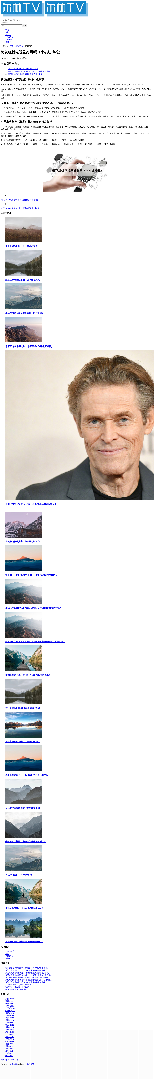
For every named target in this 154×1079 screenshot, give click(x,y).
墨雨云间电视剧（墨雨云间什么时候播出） (25, 841)
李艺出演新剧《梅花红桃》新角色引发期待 (25, 74)
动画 (9, 1015)
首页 (7, 30)
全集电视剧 (9, 951)
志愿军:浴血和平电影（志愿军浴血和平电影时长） (29, 346)
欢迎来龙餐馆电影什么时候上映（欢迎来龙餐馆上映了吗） (28, 975)
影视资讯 (9, 37)
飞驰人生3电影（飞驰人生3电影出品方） (24, 908)
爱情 (9, 1027)
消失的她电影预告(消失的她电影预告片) (24, 941)
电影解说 (9, 39)
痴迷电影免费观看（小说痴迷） (18, 987)
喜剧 (9, 1030)
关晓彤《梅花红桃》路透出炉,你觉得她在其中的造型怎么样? (32, 71)
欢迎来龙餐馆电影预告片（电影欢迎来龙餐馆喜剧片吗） (28, 973)
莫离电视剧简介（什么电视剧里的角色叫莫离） (27, 775)
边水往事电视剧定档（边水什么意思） (23, 280)
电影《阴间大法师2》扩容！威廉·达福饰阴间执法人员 (30, 504)
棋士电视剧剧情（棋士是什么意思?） (23, 246)
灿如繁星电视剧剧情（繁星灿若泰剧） (23, 808)
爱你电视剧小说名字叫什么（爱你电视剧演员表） (29, 675)
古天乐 (10, 1008)
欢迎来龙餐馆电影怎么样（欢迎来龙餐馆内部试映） (26, 970)
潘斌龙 (10, 1013)
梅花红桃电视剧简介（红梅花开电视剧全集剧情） (21, 208)
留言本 (8, 42)
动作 (9, 1018)
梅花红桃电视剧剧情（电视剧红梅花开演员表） (20, 200)
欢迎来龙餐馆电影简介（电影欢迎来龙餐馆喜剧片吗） (27, 968)
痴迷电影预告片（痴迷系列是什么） (19, 985)
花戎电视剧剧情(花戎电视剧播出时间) (23, 708)
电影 (7, 32)
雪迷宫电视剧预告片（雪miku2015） (22, 741)
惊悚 (9, 1020)
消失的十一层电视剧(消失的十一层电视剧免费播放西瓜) (31, 575)
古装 (9, 1025)
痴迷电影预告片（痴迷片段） (17, 989)
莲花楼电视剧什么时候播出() (18, 875)
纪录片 (10, 1011)
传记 (9, 1004)
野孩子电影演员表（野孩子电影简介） (23, 541)
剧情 (10, 999)
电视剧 (8, 35)
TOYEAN (30, 1064)
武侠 (9, 1022)
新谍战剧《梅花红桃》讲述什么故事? (23, 69)
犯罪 (9, 1006)
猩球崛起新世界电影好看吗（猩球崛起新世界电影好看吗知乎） (35, 641)
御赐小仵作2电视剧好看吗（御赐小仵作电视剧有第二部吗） (33, 608)
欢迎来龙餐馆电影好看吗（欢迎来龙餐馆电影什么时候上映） (29, 980)
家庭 (9, 1001)
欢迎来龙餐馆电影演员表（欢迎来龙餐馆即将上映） (26, 982)
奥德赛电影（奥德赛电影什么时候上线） (24, 313)
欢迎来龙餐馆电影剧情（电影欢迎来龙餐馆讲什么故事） (28, 977)
